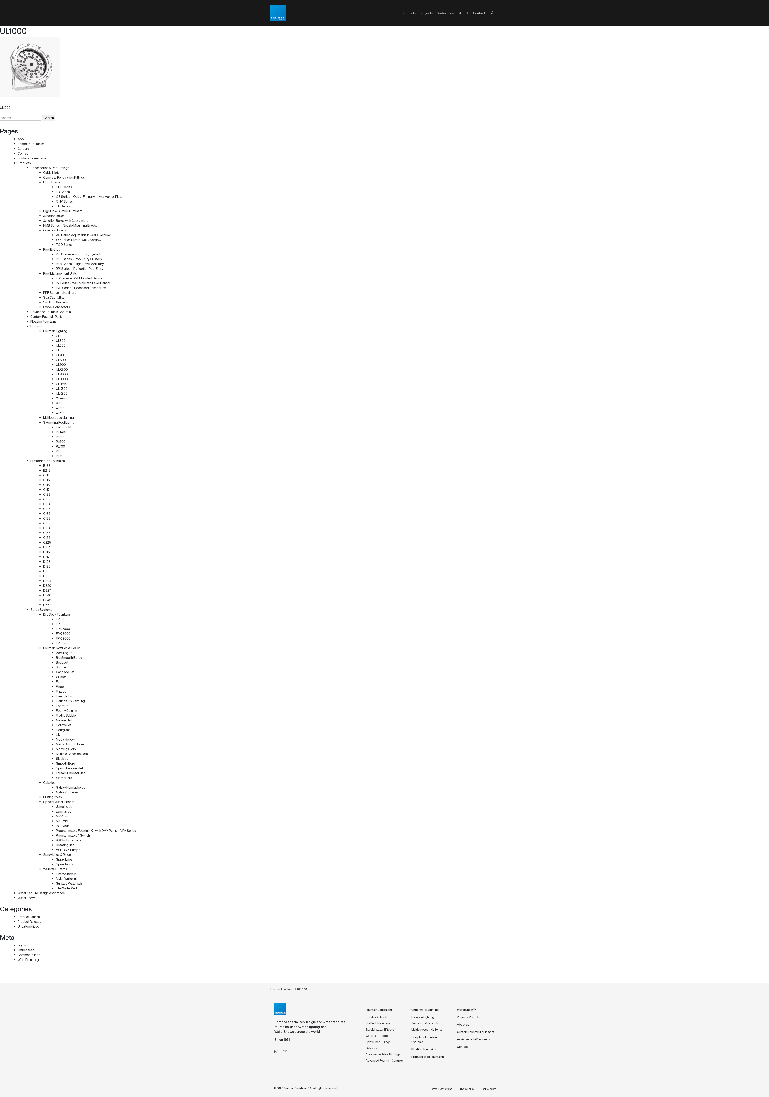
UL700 (60, 355)
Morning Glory (66, 749)
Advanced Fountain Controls (50, 311)
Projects (426, 13)
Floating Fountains (43, 321)
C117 (46, 489)
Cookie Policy (488, 1089)
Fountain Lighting (55, 331)
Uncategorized (28, 926)
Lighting (36, 326)
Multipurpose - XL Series (426, 1029)
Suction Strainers (55, 302)
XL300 (60, 407)
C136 (47, 513)
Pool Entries (51, 249)
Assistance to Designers (473, 1039)
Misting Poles (52, 797)
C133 (47, 499)
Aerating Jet (65, 652)
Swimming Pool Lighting (426, 1023)
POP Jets (63, 825)
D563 (47, 604)
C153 (47, 523)
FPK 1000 (63, 619)
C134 (46, 504)
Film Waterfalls (66, 873)
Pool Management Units (60, 273)
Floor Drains (51, 182)
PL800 (61, 451)
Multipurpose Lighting (58, 417)
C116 (46, 484)
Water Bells (64, 777)
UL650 (61, 350)
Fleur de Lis (64, 696)
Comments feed (29, 954)
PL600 (60, 441)
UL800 (61, 359)
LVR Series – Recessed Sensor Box (81, 287)
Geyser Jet (64, 720)
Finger (60, 686)
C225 (47, 542)
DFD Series (64, 187)
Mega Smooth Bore (70, 744)
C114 (46, 475)
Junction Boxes (54, 215)
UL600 (61, 345)
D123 (46, 561)
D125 (46, 566)
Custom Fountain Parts (46, 316)
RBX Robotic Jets (68, 840)
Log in (22, 945)
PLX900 (61, 456)
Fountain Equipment (379, 1010)
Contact (479, 13)
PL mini (61, 432)
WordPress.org (28, 959)
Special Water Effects (58, 801)
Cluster (61, 676)
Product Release (29, 921)
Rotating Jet (65, 845)
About (463, 13)
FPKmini (61, 643)
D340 (47, 595)
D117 (46, 556)
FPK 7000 (63, 628)
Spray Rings (64, 864)
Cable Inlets (51, 172)
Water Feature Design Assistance (41, 893)
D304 (47, 580)
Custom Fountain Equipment (475, 1032)
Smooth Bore (65, 763)
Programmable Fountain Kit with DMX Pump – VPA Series (96, 830)
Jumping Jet (65, 806)
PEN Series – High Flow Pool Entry (80, 263)
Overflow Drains (54, 230)
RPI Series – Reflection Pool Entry (79, 268)
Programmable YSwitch (73, 835)
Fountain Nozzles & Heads (62, 648)
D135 (47, 571)
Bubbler (61, 667)
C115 (46, 480)
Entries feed (26, 950)
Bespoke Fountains (31, 143)
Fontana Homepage (32, 158)
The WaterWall (66, 888)
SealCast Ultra (53, 297)
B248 (47, 470)
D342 (47, 600)
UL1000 (5, 107)
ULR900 (62, 374)
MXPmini (62, 821)
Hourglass (63, 729)
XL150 (60, 403)
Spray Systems (41, 609)
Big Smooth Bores (69, 657)
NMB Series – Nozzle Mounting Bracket (70, 225)
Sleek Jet (62, 758)
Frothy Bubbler (66, 715)
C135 (47, 508)
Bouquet (62, 662)
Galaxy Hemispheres (70, 787)
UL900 (61, 364)
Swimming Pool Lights (58, 422)
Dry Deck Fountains (57, 614)
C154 (46, 528)
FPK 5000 (63, 624)
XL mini (61, 398)
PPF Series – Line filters (59, 292)
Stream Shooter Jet (70, 773)
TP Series (63, 206)
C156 (47, 537)
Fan (58, 681)
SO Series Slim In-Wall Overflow (78, 239)
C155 (47, 532)
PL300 (60, 436)
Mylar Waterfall (66, 878)
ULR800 (62, 369)
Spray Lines (64, 859)
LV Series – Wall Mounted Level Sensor (83, 283)
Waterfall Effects (55, 869)
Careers (23, 148)
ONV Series (64, 201)
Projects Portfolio (468, 1017)
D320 (47, 585)
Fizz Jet (61, 691)
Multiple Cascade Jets (72, 753)
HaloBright (63, 427)
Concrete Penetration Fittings (64, 177)
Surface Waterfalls (69, 883)
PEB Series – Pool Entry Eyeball (78, 254)
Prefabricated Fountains (47, 460)
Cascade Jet (65, 672)
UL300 (61, 340)
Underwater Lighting (425, 1010)
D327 (47, 590)
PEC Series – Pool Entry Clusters (79, 259)
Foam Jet (63, 705)
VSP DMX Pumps (68, 849)
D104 (46, 547)
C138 (47, 518)
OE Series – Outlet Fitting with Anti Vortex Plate (89, 196)
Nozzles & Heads (376, 1017)
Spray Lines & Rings (57, 854)
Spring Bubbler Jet (69, 768)
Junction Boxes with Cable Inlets (65, 220)
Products (24, 163)
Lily (58, 734)
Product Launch (29, 916)
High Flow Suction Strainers (62, 211)
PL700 (60, 446)
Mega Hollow (65, 739)
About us (463, 1024)
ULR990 (62, 379)
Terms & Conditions (441, 1089)
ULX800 (62, 388)
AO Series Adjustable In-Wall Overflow (83, 235)
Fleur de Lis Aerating (70, 701)
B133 (46, 465)
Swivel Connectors (56, 307)
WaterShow (446, 13)
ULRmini (61, 383)
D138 (47, 576)
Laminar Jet (64, 811)
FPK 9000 (63, 638)
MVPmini (62, 816)
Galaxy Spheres (67, 792)
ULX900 (62, 393)
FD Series (63, 191)
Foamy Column (66, 710)
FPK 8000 (63, 633)
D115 (46, 552)
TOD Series (64, 244)
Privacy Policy (466, 1089)
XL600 (60, 412)
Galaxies (49, 782)
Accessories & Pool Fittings (49, 167)
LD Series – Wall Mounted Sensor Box (82, 278)
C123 (46, 494)
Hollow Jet (63, 725)
